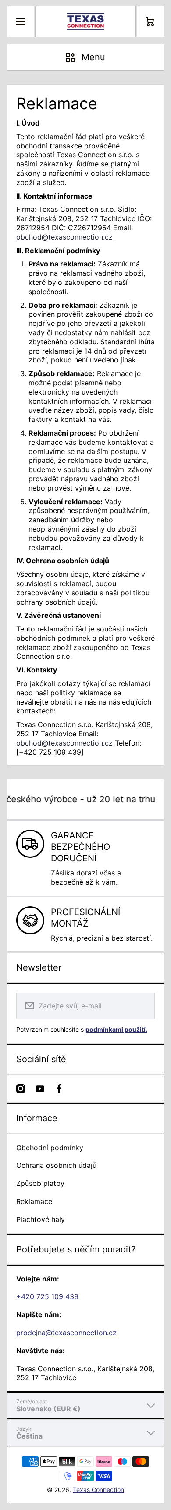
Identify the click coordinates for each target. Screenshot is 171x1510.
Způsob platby (40, 1183)
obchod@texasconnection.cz (64, 237)
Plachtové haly (40, 1219)
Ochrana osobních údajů (56, 1165)
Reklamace (34, 1201)
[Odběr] (142, 1006)
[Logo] (85, 21)
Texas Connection (98, 1489)
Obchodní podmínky (49, 1147)
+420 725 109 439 (47, 1296)
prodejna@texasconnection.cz (66, 1332)
